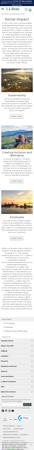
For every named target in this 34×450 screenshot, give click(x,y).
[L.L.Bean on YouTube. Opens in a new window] (13, 411)
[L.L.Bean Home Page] (15, 9)
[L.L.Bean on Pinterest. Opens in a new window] (6, 411)
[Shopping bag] (30, 9)
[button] (24, 418)
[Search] (3, 14)
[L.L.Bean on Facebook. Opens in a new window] (3, 411)
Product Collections (9, 425)
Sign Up (27, 404)
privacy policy (11, 449)
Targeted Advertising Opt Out (11, 437)
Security (19, 425)
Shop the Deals (17, 5)
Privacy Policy (26, 407)
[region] (17, 3)
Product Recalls (18, 428)
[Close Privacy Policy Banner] (31, 445)
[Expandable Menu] (2, 9)
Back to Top (6, 336)
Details (20, 401)
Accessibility (23, 434)
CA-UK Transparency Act (10, 431)
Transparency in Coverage (10, 434)
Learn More (16, 116)
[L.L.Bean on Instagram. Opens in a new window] (9, 411)
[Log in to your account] (26, 9)
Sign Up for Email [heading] (8, 396)
